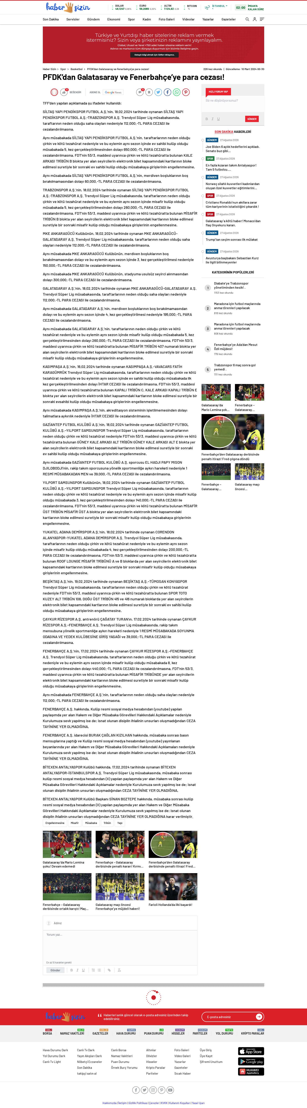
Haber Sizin (49, 69)
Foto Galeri (167, 19)
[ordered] (93, 970)
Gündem (93, 19)
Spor (131, 19)
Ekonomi (113, 19)
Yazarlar (208, 19)
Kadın (147, 19)
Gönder (55, 970)
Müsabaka (91, 823)
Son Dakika (51, 19)
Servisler (73, 19)
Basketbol (76, 69)
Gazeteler (229, 19)
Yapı (119, 823)
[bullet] (99, 970)
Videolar (188, 19)
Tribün (107, 823)
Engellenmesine (55, 823)
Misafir (75, 823)
